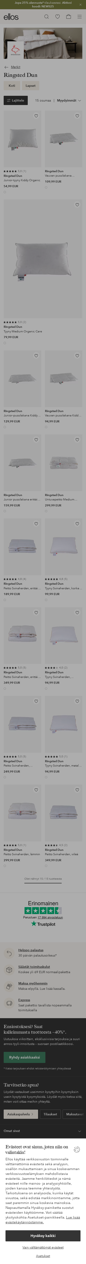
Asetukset (43, 1256)
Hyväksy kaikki (43, 1236)
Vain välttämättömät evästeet (43, 1247)
